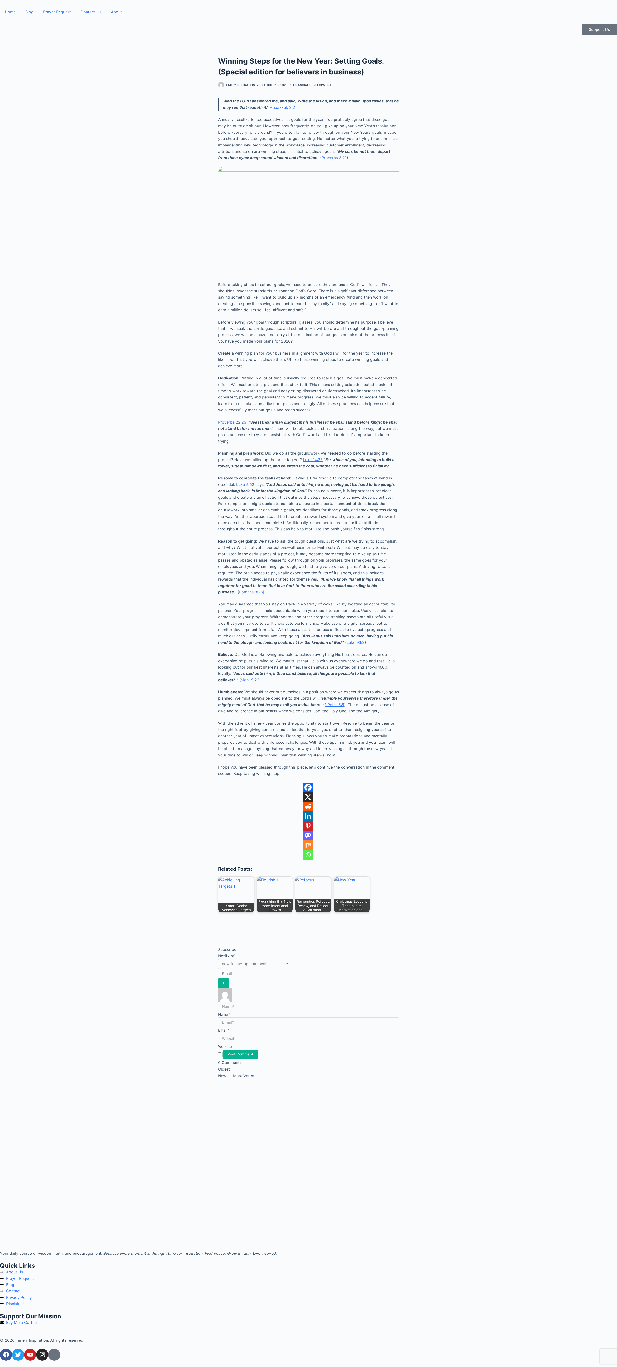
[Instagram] (42, 1355)
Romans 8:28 (251, 592)
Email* (223, 1030)
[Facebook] (308, 787)
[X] (308, 797)
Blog (29, 11)
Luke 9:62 (245, 484)
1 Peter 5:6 (334, 704)
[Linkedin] (308, 816)
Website (225, 1046)
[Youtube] (30, 1355)
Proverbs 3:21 (334, 157)
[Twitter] (18, 1355)
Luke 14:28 (313, 459)
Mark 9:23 (250, 679)
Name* (224, 1014)
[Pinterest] (308, 826)
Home (10, 11)
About (116, 11)
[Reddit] (308, 806)
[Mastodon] (308, 835)
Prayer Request (57, 11)
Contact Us (90, 11)
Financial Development (312, 85)
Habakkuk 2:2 (282, 107)
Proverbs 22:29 (232, 422)
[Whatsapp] (308, 855)
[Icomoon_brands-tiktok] (54, 1355)
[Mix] (308, 845)
